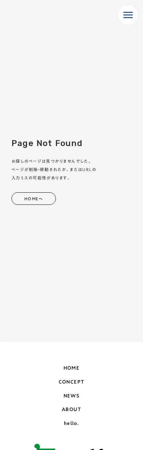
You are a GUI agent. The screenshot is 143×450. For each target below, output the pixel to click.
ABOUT (71, 409)
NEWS (72, 396)
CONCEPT (72, 382)
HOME (72, 368)
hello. (71, 423)
